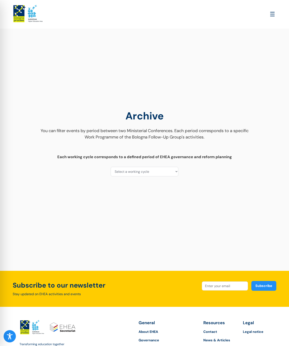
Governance (149, 340)
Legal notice (253, 331)
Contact (210, 331)
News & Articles (216, 340)
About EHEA (148, 331)
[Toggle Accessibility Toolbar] (9, 336)
